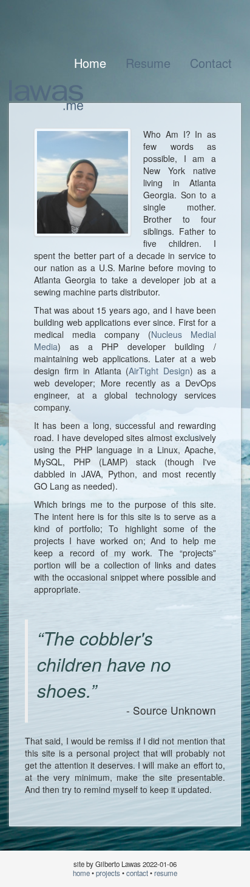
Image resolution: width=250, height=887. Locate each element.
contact (137, 873)
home (81, 873)
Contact (211, 63)
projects (108, 873)
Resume (148, 63)
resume (165, 873)
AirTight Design (159, 371)
